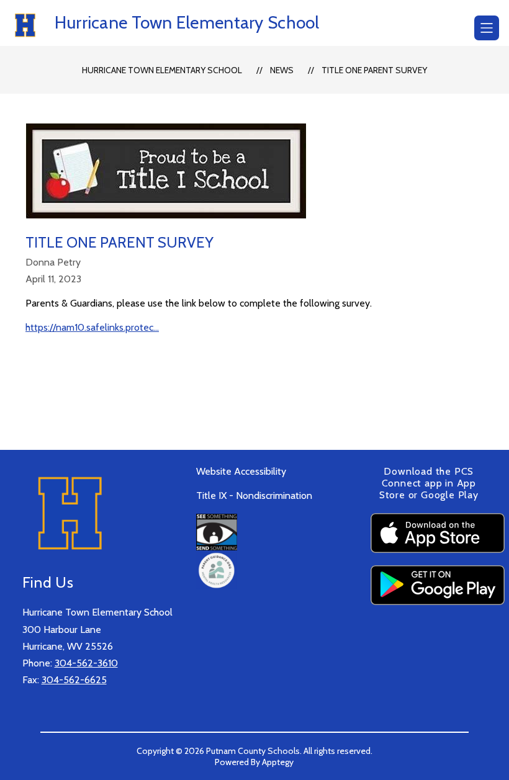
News (282, 70)
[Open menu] (486, 28)
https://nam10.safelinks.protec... (92, 327)
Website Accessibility (241, 471)
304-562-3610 (86, 663)
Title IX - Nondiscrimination (254, 495)
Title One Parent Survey (374, 70)
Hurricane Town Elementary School (162, 70)
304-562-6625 (74, 680)
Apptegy (278, 762)
